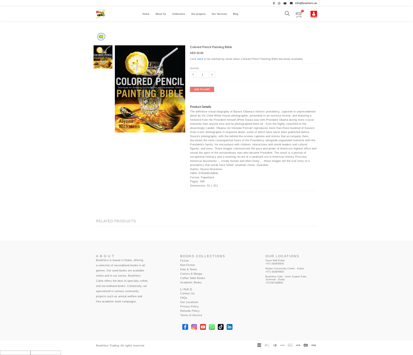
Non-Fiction (187, 265)
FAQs (183, 297)
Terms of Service (191, 315)
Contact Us (187, 293)
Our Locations (189, 302)
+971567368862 (274, 282)
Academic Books (191, 282)
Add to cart (202, 89)
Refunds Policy (190, 310)
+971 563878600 (274, 263)
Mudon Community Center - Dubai (284, 268)
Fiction (184, 260)
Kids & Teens (188, 269)
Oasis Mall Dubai (275, 260)
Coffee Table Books (192, 278)
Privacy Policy (189, 306)
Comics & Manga (191, 273)
